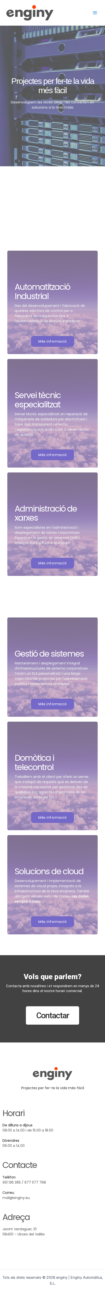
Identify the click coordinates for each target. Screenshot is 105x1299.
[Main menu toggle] (95, 13)
